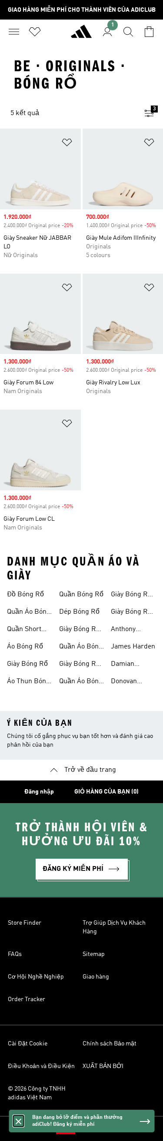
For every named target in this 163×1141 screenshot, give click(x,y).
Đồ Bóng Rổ (25, 594)
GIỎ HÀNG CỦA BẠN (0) (106, 792)
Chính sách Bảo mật (109, 1044)
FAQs (15, 954)
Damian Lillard (122, 665)
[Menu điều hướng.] (13, 31)
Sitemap (94, 954)
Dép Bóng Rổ (79, 612)
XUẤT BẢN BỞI (103, 1066)
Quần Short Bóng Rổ (24, 630)
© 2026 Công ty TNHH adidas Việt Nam (37, 1093)
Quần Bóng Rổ (81, 594)
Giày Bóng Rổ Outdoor (79, 630)
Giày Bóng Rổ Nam (79, 665)
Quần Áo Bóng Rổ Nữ (81, 682)
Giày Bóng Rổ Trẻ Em (131, 613)
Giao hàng (96, 977)
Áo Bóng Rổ (25, 646)
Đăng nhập (39, 792)
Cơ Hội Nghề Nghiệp (36, 977)
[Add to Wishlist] (67, 144)
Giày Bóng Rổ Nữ (131, 595)
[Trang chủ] (81, 35)
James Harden (133, 646)
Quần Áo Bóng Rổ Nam (81, 647)
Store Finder (24, 923)
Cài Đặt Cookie (27, 1044)
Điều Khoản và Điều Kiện (41, 1066)
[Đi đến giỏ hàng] (149, 31)
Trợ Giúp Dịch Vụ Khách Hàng (114, 927)
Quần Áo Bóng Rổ (28, 613)
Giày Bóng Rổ (27, 664)
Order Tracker (26, 999)
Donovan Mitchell (124, 682)
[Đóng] (18, 1121)
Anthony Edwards (124, 630)
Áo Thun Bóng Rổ (28, 682)
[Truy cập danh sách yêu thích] (34, 31)
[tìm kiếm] (128, 31)
